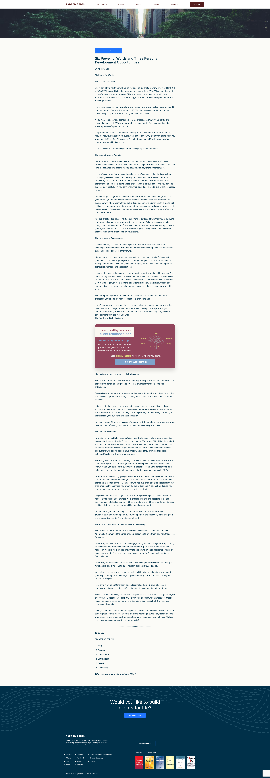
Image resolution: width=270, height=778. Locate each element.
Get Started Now (135, 715)
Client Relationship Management (101, 754)
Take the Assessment (135, 361)
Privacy (92, 761)
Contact (174, 4)
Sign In (197, 4)
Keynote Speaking (96, 758)
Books (138, 4)
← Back (108, 51)
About (156, 4)
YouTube (80, 765)
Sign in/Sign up (145, 743)
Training (69, 754)
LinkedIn (80, 754)
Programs (101, 4)
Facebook (80, 758)
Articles (121, 4)
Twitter (79, 761)
